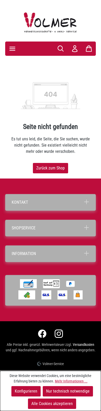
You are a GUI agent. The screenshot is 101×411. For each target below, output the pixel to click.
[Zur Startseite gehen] (50, 22)
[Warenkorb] (89, 48)
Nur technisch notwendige (68, 391)
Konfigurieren (26, 391)
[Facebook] (42, 333)
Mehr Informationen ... (71, 381)
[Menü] (12, 49)
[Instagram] (59, 333)
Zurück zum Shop (50, 168)
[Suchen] (61, 48)
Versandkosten (83, 344)
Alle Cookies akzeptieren (52, 403)
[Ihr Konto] (75, 49)
